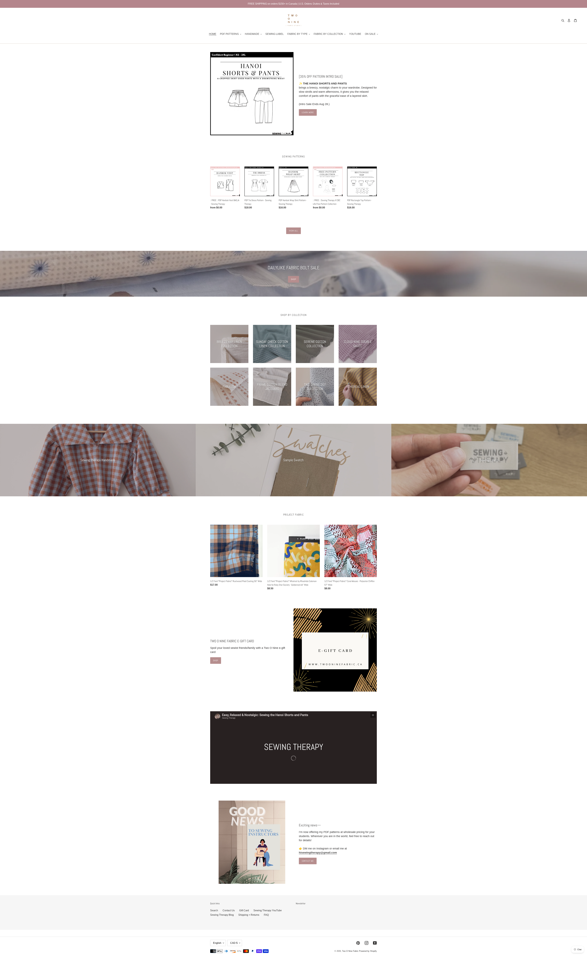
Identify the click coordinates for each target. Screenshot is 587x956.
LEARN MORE (308, 112)
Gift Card (244, 910)
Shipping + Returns (248, 915)
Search (214, 910)
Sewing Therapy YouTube (267, 910)
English (217, 943)
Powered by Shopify (368, 951)
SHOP (293, 279)
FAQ (266, 915)
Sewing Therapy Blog (222, 915)
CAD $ (234, 943)
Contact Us (229, 910)
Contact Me (308, 861)
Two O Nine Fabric (350, 951)
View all (293, 230)
